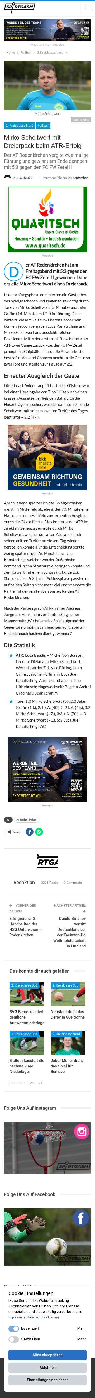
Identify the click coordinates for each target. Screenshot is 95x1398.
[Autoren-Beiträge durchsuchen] (48, 864)
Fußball (43, 125)
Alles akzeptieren (47, 1355)
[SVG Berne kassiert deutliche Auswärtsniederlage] (27, 994)
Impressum (16, 1317)
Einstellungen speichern (47, 1380)
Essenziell (30, 1328)
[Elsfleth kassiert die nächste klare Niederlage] (27, 1043)
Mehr (81, 1328)
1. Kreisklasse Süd (24, 1034)
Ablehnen (48, 1367)
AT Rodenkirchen (26, 819)
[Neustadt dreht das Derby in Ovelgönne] (68, 994)
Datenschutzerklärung (43, 1317)
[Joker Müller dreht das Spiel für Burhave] (68, 1043)
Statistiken (30, 1339)
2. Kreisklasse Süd (24, 985)
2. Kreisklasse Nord (19, 125)
